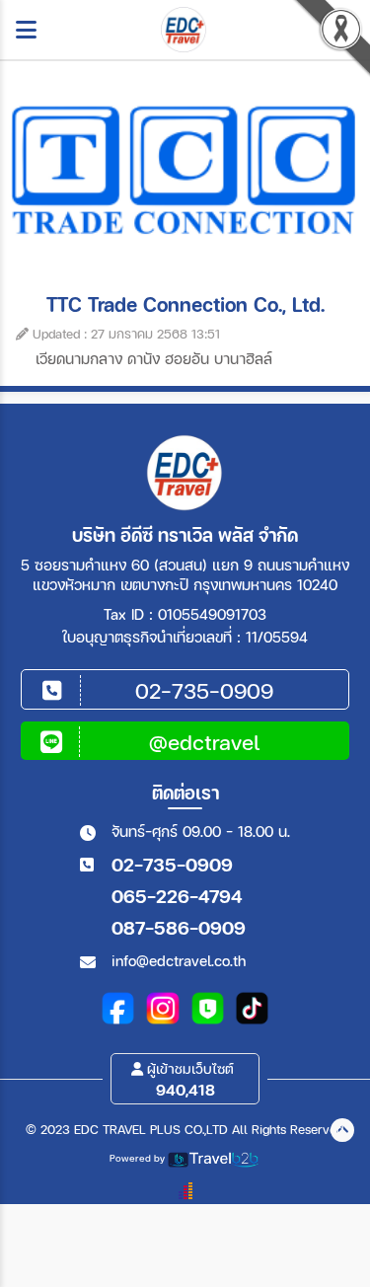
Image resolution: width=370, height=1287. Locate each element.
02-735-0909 (172, 864)
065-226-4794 (176, 895)
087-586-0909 (178, 927)
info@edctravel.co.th (178, 960)
